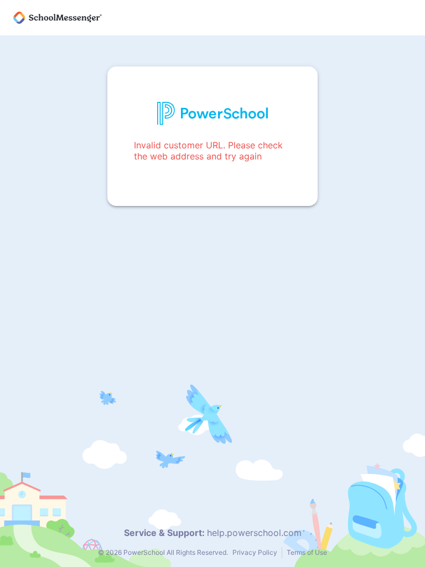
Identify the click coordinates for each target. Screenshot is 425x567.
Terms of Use (307, 552)
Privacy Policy (254, 552)
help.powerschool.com (254, 532)
